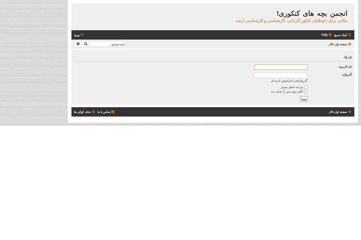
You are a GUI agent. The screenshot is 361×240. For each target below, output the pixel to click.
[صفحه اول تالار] (350, 8)
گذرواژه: (347, 74)
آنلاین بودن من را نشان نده (287, 91)
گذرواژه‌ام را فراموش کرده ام (289, 80)
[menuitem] (327, 35)
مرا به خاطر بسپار (292, 87)
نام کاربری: (345, 66)
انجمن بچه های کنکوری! (312, 13)
